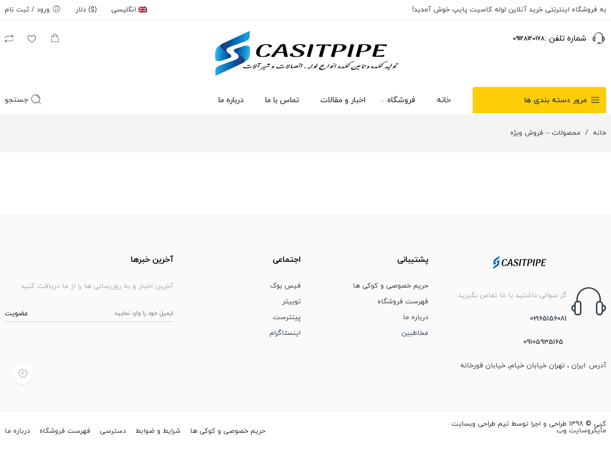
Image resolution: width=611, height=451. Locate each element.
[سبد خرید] (55, 40)
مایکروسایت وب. (580, 431)
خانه (599, 133)
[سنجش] (9, 40)
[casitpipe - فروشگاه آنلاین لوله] (306, 52)
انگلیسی (123, 10)
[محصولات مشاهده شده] (22, 373)
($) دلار (86, 10)
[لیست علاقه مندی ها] (32, 40)
